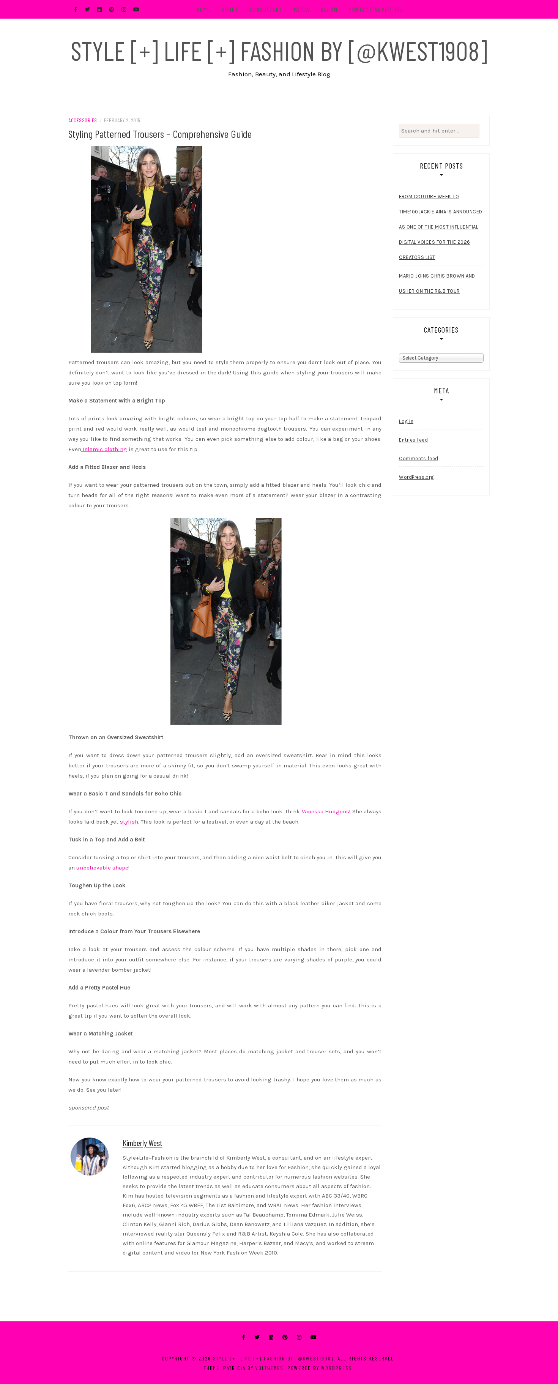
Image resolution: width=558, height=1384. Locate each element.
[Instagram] (299, 1337)
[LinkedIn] (271, 1337)
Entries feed (413, 440)
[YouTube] (314, 1337)
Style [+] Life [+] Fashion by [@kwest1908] (279, 50)
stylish (129, 821)
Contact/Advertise (376, 9)
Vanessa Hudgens (325, 811)
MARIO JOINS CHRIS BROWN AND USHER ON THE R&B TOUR (437, 283)
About (230, 9)
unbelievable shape (102, 867)
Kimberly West (142, 1142)
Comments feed (418, 458)
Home (204, 9)
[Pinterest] (285, 1337)
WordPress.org (416, 477)
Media (302, 9)
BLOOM (329, 9)
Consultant (266, 9)
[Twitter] (257, 1337)
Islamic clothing (104, 449)
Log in (406, 421)
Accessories (82, 120)
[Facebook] (243, 1337)
